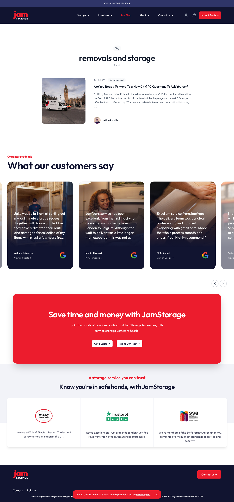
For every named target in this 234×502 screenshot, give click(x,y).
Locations (103, 15)
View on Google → (22, 257)
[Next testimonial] (223, 283)
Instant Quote (210, 15)
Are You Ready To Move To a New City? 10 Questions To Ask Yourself (141, 86)
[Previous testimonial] (215, 283)
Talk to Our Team (129, 343)
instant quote (143, 494)
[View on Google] (62, 255)
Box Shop (126, 15)
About (142, 15)
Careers (18, 490)
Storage (81, 15)
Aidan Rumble (110, 120)
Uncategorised (117, 80)
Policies (31, 490)
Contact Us (164, 15)
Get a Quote (102, 343)
